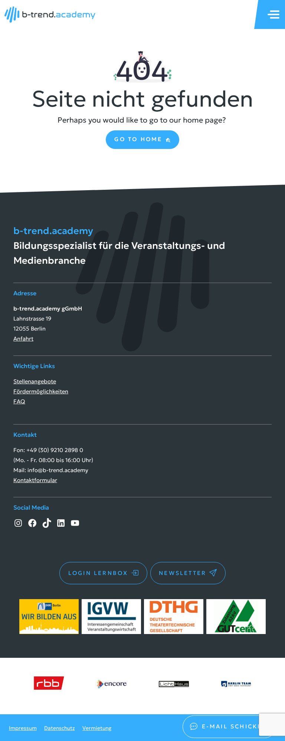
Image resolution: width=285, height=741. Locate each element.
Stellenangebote (34, 381)
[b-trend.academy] (49, 14)
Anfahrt (23, 338)
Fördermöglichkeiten (40, 391)
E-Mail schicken (235, 726)
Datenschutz (59, 728)
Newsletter (182, 572)
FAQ (19, 401)
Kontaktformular (35, 480)
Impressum (23, 728)
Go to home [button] (139, 139)
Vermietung (96, 728)
